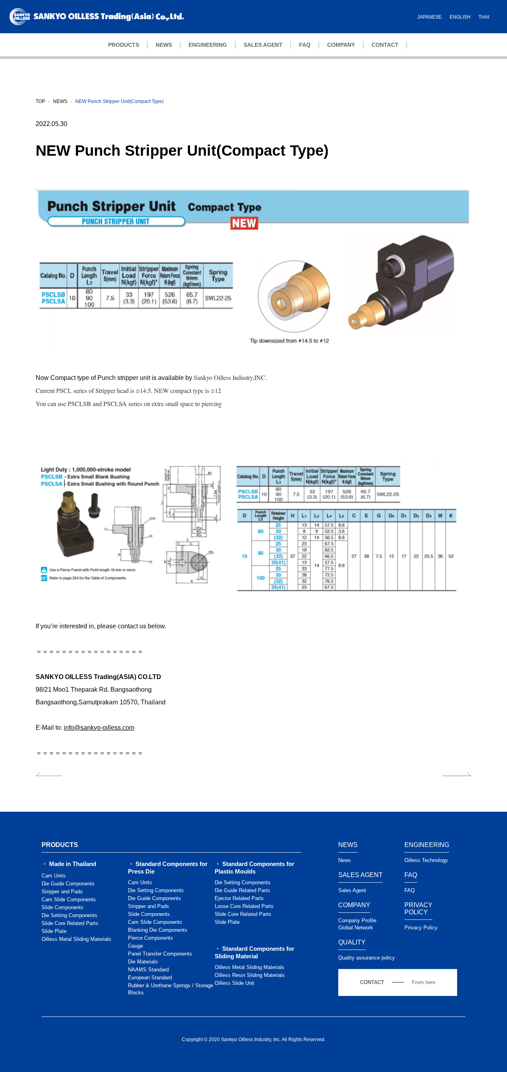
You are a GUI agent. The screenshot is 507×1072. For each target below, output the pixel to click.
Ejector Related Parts (239, 898)
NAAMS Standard (148, 970)
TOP (40, 101)
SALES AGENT (263, 45)
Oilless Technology (426, 860)
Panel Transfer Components (160, 954)
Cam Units (54, 876)
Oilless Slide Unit (234, 983)
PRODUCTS (123, 45)
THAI (483, 17)
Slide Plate (54, 931)
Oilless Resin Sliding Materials (250, 975)
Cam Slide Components (69, 899)
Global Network (355, 928)
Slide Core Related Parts (70, 923)
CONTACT (385, 45)
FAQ (305, 45)
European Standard (150, 977)
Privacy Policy (421, 928)
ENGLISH (460, 17)
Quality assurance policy (366, 958)
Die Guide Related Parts (242, 890)
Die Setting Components (69, 915)
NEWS (164, 45)
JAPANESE (429, 17)
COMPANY (341, 45)
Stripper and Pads (62, 892)
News (344, 860)
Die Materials (143, 962)
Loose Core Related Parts (244, 906)
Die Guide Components (68, 884)
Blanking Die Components (157, 930)
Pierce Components (150, 938)
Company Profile (357, 920)
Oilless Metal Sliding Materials (76, 939)
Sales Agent (352, 890)
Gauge (135, 946)
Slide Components (63, 907)
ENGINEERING (208, 45)
